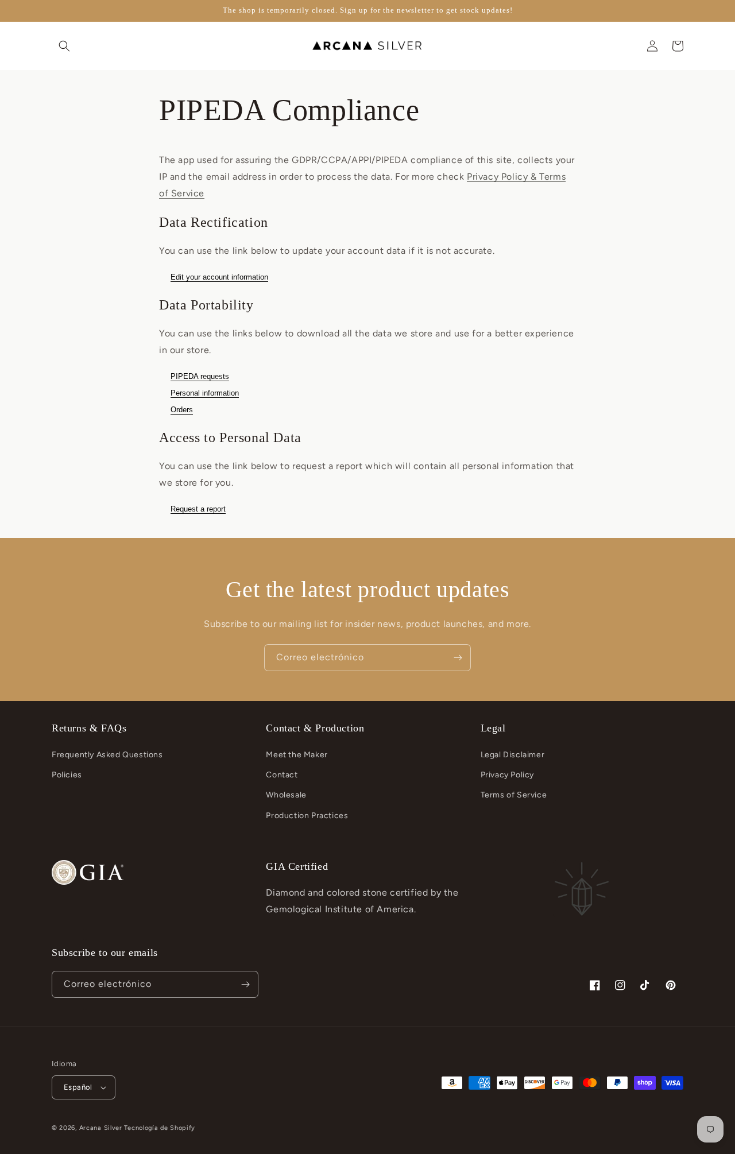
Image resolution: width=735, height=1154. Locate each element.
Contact (281, 775)
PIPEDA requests (200, 376)
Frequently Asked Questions (107, 755)
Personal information (205, 393)
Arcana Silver (100, 1128)
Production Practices (307, 815)
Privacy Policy (507, 775)
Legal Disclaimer (513, 755)
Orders (182, 409)
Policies (67, 775)
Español (78, 1087)
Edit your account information (219, 277)
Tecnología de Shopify (159, 1128)
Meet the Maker (296, 755)
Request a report (198, 509)
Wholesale (286, 795)
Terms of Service (514, 795)
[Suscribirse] (457, 657)
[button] (64, 46)
